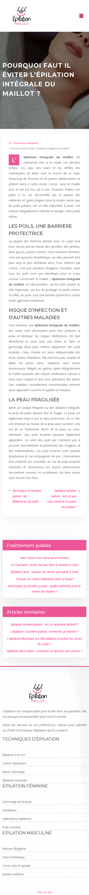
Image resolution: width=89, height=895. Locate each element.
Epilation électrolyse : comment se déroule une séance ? (44, 651)
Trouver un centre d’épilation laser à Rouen (44, 579)
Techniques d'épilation (25, 142)
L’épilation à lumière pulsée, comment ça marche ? (44, 631)
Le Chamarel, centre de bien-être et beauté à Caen (44, 565)
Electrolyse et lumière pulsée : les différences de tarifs (26, 496)
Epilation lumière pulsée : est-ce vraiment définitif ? (44, 624)
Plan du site (44, 892)
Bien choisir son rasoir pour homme (44, 558)
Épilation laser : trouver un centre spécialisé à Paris (44, 572)
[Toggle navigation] (81, 16)
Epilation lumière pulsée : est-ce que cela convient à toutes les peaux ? (62, 499)
